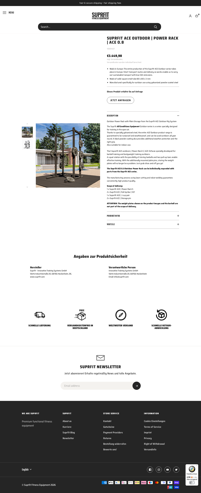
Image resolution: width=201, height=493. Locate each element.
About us (67, 421)
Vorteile (111, 224)
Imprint (148, 432)
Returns (107, 438)
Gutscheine (108, 427)
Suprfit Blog (69, 432)
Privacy (148, 438)
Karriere (67, 427)
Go (155, 26)
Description (112, 116)
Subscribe (136, 386)
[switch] (192, 482)
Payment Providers (113, 432)
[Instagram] (159, 470)
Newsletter (68, 438)
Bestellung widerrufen (114, 444)
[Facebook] (150, 470)
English (25, 469)
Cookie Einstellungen (154, 421)
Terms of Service (152, 427)
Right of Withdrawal (154, 444)
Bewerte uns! (110, 449)
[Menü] (196, 466)
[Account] (190, 16)
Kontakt (107, 421)
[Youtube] (167, 470)
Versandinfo (150, 449)
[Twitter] (176, 470)
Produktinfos (113, 216)
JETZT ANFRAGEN (120, 100)
